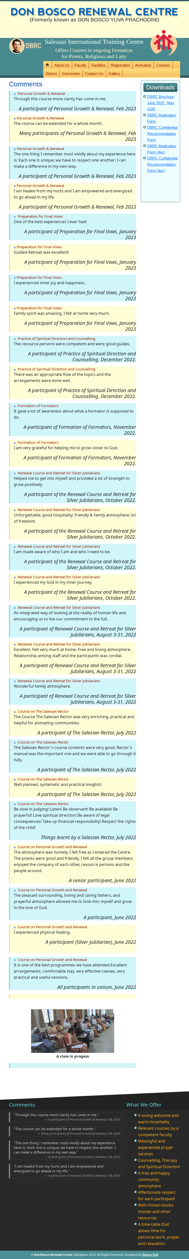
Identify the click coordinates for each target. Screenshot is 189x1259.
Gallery (114, 73)
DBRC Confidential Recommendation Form (162, 133)
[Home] (47, 64)
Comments (71, 73)
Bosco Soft (150, 1255)
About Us (61, 65)
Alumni (51, 73)
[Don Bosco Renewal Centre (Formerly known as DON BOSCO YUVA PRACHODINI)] (94, 9)
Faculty (80, 65)
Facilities (99, 65)
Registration (120, 65)
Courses (163, 65)
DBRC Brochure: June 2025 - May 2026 (160, 103)
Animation (143, 65)
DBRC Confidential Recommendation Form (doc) (162, 164)
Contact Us (94, 73)
